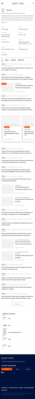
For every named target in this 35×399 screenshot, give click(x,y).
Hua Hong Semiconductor (14, 332)
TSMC (9, 339)
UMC (9, 318)
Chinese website (29, 387)
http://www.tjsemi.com (7, 49)
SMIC (9, 325)
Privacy (21, 387)
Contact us (4, 387)
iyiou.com (4, 390)
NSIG (9, 346)
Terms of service (13, 387)
